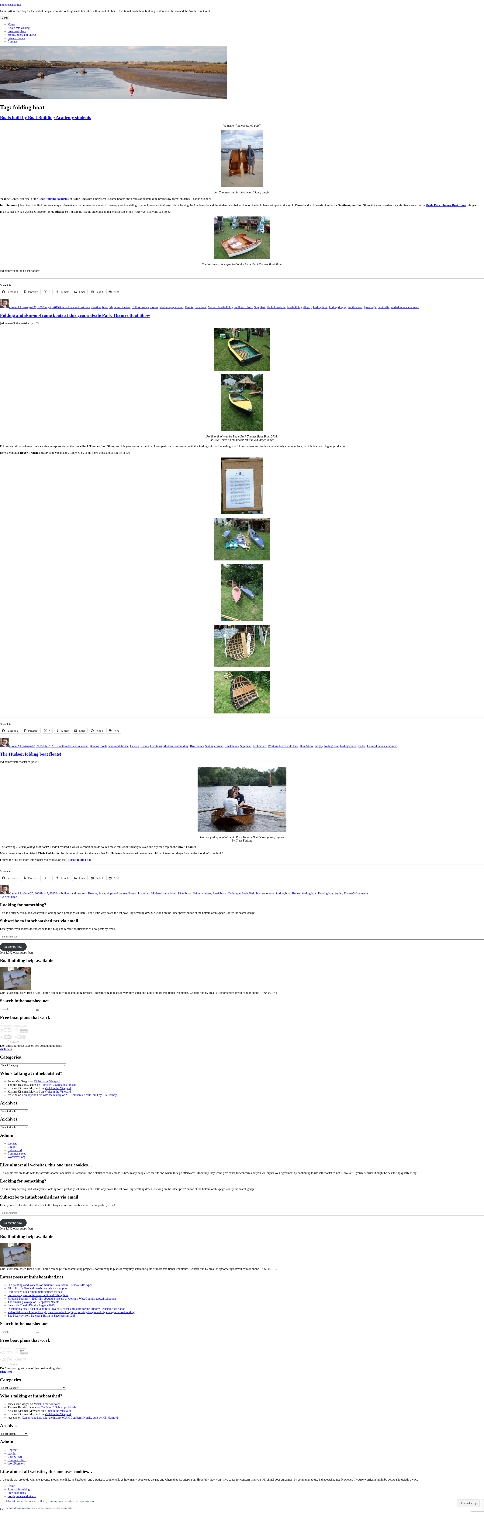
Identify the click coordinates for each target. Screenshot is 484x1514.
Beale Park (291, 746)
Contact (12, 41)
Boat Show (306, 746)
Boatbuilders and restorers (74, 307)
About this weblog (19, 27)
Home (11, 24)
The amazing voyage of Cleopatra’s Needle (33, 1302)
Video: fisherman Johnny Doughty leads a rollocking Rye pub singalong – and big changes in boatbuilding (71, 1312)
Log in (12, 1146)
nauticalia (383, 307)
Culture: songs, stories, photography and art (157, 307)
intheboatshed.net (10, 4)
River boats (197, 746)
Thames (371, 746)
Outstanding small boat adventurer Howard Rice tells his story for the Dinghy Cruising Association (66, 1308)
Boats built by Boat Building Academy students (45, 117)
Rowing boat (326, 893)
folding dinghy (337, 307)
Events (189, 307)
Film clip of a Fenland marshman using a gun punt (37, 1288)
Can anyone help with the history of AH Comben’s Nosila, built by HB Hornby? (70, 1095)
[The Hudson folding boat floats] (242, 830)
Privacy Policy (16, 38)
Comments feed (17, 1153)
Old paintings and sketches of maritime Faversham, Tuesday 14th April (50, 1285)
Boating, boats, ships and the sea (110, 307)
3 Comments (360, 893)
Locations (200, 307)
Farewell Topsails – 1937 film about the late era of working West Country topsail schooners (62, 1298)
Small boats (232, 746)
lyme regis (370, 307)
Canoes (134, 746)
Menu (5, 17)
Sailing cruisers (243, 307)
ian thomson (355, 307)
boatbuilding (294, 307)
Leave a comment (408, 307)
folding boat (320, 307)
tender (394, 307)
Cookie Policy (67, 1508)
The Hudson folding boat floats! (30, 754)
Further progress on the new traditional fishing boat (38, 1295)
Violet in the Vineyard (47, 1081)
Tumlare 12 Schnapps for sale (58, 1084)
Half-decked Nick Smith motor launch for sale (35, 1291)
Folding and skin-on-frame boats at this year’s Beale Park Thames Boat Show (75, 315)
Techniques (273, 307)
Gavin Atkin (16, 307)
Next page (11, 896)
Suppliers (259, 307)
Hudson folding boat (79, 859)
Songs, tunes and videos (22, 34)
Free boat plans (17, 31)
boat (282, 307)
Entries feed (15, 1150)
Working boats (276, 746)
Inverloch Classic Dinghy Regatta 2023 (31, 1305)
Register (12, 1143)
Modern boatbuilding (220, 307)
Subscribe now (13, 946)
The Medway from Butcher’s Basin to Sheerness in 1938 (41, 1315)
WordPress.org (16, 1156)
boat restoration (265, 893)
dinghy (307, 307)
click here (6, 1049)
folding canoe (348, 746)
